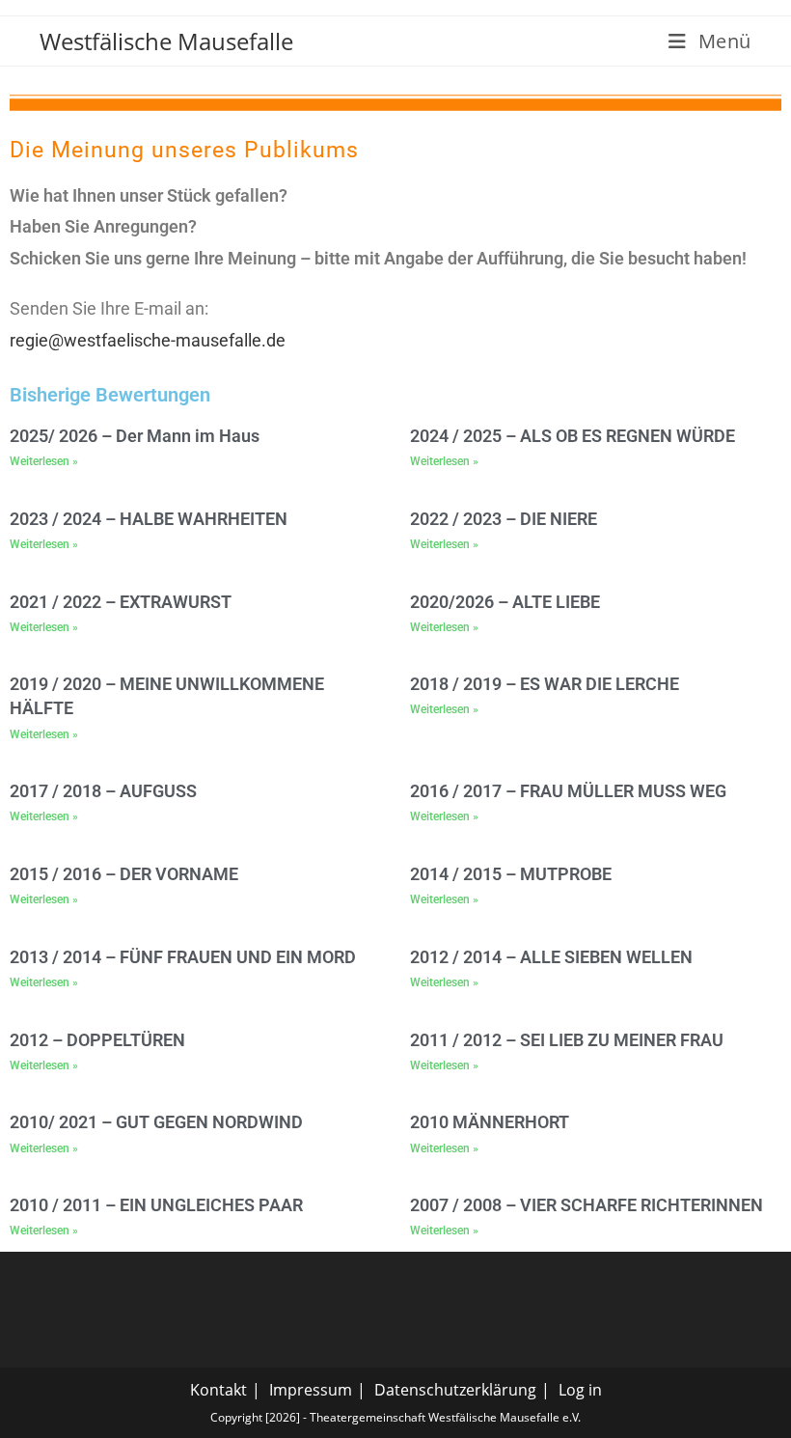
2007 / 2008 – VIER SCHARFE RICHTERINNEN (586, 1205)
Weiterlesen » (44, 461)
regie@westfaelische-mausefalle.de (148, 340)
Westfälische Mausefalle (166, 41)
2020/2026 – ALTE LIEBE (505, 602)
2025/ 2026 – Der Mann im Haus (134, 436)
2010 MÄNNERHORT (489, 1122)
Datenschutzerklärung (455, 1389)
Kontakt (218, 1389)
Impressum (310, 1389)
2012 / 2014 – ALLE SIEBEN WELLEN (551, 957)
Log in (580, 1389)
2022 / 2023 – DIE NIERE (503, 519)
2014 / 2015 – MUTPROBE (511, 874)
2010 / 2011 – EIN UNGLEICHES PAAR (156, 1205)
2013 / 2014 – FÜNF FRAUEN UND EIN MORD (183, 957)
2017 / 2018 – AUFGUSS (103, 791)
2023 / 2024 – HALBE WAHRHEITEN (148, 519)
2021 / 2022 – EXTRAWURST (121, 602)
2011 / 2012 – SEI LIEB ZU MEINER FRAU (566, 1040)
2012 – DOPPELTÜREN (97, 1040)
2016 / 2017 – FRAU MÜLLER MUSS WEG (568, 791)
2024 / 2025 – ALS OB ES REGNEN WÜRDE (572, 436)
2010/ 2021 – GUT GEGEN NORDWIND (156, 1122)
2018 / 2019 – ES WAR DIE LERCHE (544, 684)
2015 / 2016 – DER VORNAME (124, 874)
